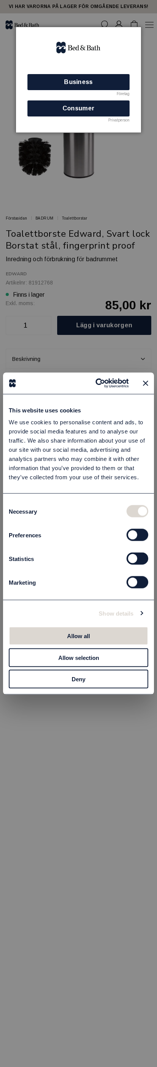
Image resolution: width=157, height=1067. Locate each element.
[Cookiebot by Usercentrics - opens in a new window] (97, 383)
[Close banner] (145, 383)
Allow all (78, 636)
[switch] (137, 535)
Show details (116, 613)
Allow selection (78, 657)
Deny (78, 679)
